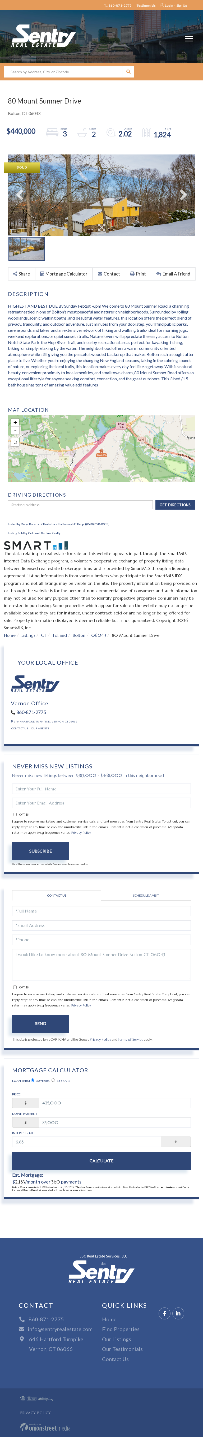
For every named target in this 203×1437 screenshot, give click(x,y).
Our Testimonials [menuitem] (122, 1349)
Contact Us (19, 728)
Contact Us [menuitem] (115, 1359)
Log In (169, 5)
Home (10, 635)
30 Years (42, 1081)
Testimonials (146, 5)
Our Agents (40, 728)
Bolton (79, 635)
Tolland (59, 635)
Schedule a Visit (146, 895)
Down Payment (24, 1114)
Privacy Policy (81, 832)
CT (44, 635)
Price (16, 1094)
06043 (98, 635)
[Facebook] (164, 1314)
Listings (28, 635)
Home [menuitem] (109, 1319)
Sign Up (182, 5)
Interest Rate (23, 1133)
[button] (128, 72)
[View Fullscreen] (15, 442)
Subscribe (40, 850)
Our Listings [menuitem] (116, 1339)
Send (40, 1023)
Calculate (101, 1160)
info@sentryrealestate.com (60, 1329)
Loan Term (21, 1081)
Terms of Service (130, 1040)
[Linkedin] (178, 1314)
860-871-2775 (120, 5)
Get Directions (175, 505)
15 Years (63, 1081)
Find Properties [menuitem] (121, 1329)
